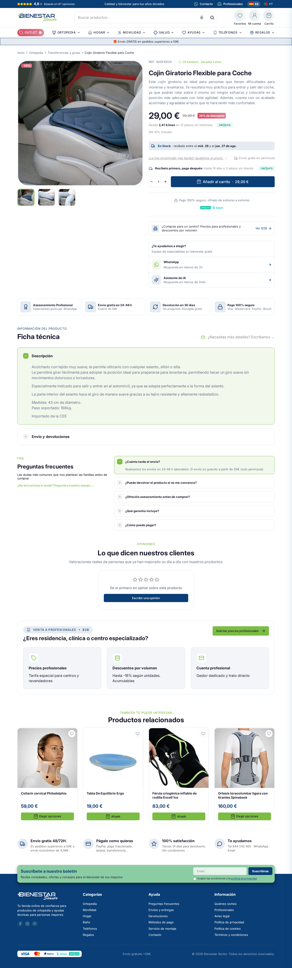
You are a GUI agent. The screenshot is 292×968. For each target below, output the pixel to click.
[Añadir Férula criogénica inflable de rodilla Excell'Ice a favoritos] (203, 734)
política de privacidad (244, 878)
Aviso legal (221, 916)
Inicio (21, 52)
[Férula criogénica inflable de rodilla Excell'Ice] (179, 776)
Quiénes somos (225, 904)
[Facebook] (20, 924)
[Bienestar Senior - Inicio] (37, 17)
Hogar (87, 916)
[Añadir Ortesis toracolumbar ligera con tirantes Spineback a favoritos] (269, 734)
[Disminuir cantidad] (151, 181)
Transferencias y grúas (64, 52)
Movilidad (89, 910)
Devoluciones (158, 916)
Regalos (88, 935)
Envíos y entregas (161, 910)
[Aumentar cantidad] (165, 181)
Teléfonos (90, 928)
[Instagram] (27, 924)
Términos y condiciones (231, 935)
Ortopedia (36, 52)
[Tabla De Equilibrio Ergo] (113, 776)
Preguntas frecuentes (164, 904)
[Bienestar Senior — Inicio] (47, 896)
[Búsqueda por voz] (201, 17)
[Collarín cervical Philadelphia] (47, 776)
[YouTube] (34, 924)
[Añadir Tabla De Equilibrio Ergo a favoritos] (137, 734)
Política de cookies (227, 928)
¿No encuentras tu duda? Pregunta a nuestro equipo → (55, 485)
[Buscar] (212, 17)
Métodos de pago (161, 922)
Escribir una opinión (146, 598)
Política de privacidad (229, 922)
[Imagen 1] (25, 197)
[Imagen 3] (67, 197)
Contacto (155, 935)
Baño (86, 922)
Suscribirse (260, 871)
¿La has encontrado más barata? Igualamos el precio (188, 158)
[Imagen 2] (46, 197)
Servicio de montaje (162, 928)
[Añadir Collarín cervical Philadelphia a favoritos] (72, 734)
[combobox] (146, 17)
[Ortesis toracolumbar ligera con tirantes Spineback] (244, 776)
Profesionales (224, 910)
